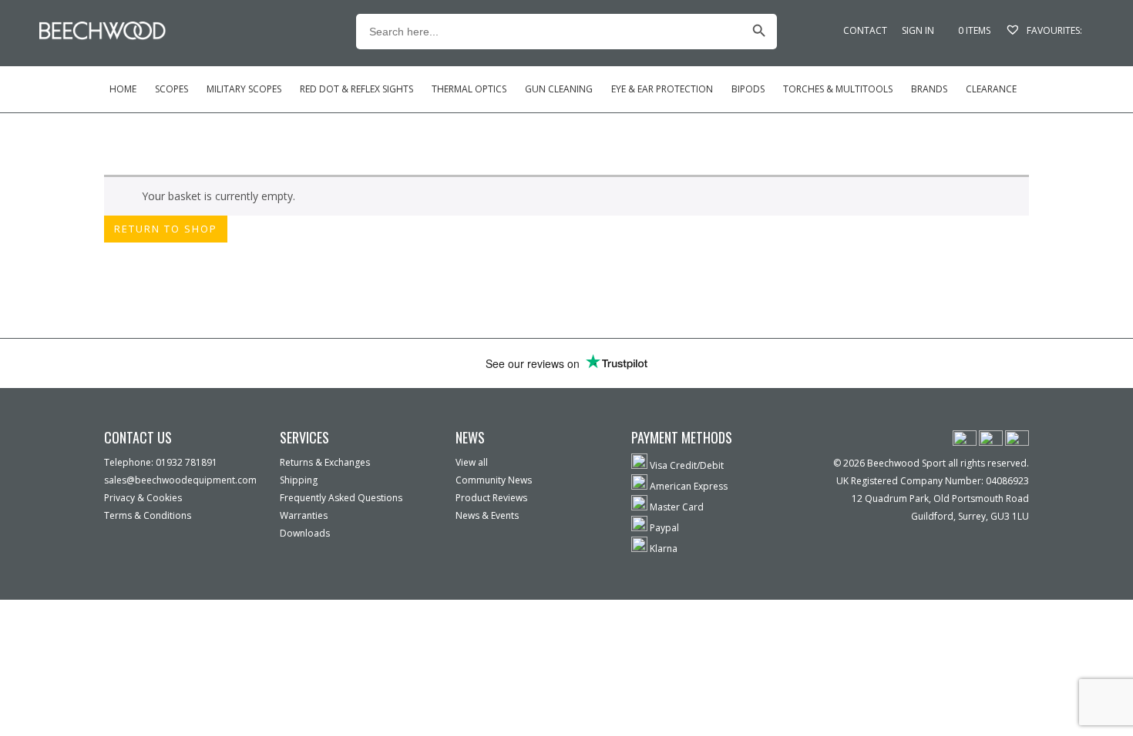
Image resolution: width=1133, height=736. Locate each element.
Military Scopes (244, 88)
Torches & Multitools (838, 88)
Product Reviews (491, 497)
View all (472, 462)
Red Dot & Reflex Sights (356, 88)
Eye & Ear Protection (662, 88)
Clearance (991, 88)
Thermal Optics (469, 88)
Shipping (299, 480)
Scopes (171, 88)
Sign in (918, 30)
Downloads (305, 533)
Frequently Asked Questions (341, 497)
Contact (865, 30)
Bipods (748, 88)
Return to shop (165, 229)
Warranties (304, 515)
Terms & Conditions (147, 515)
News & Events (487, 515)
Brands (929, 88)
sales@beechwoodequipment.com (180, 480)
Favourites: (1053, 30)
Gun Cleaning (559, 88)
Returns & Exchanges (325, 462)
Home (122, 88)
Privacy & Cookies (143, 497)
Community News (494, 480)
